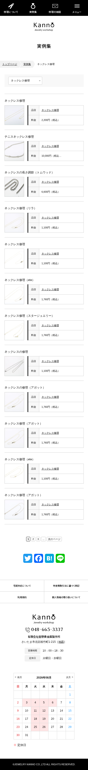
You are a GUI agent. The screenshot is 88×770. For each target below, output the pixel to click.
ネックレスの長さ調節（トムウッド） (29, 172)
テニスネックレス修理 (19, 136)
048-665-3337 (47, 629)
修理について (11, 12)
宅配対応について (22, 585)
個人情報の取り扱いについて (66, 597)
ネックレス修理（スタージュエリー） (29, 315)
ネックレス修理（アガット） (24, 423)
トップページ (9, 64)
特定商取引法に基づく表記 (66, 585)
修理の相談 (55, 12)
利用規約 (22, 597)
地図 (61, 641)
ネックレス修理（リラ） (21, 208)
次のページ (54, 539)
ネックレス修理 (15, 100)
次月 (68, 677)
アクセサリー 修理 (44, 27)
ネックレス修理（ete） (20, 280)
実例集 (33, 12)
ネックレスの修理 (16, 351)
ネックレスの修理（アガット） (25, 387)
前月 (19, 677)
